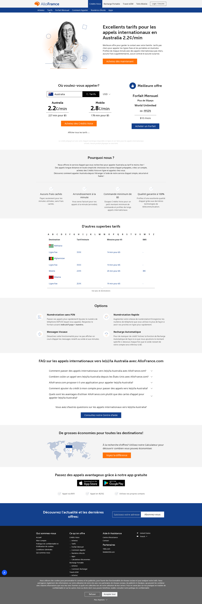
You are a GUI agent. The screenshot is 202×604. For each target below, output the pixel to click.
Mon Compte (41, 540)
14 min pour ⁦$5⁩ (113, 252)
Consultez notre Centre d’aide (101, 415)
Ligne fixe (53, 252)
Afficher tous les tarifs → (79, 132)
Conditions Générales (44, 549)
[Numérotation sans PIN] (39, 316)
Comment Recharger (79, 569)
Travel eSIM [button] (128, 4)
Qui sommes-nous (43, 553)
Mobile (52, 271)
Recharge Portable (76, 563)
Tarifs (74, 544)
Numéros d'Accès (98, 10)
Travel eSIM (73, 572)
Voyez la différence (116, 455)
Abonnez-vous (152, 514)
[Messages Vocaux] (39, 333)
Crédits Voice (74, 537)
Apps (110, 10)
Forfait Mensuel (62, 10)
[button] (95, 4)
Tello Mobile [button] (141, 4)
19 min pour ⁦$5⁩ (113, 283)
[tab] (48, 234)
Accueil (38, 537)
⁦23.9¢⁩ (79, 271)
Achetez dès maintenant (119, 61)
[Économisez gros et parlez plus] (68, 450)
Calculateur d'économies (81, 559)
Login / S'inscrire (158, 4)
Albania (57, 277)
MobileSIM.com (109, 552)
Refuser (92, 594)
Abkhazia (58, 245)
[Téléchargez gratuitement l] (88, 483)
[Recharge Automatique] (106, 333)
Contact (106, 540)
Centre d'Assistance (110, 537)
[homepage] (47, 4)
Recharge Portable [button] (112, 4)
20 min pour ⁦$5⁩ (113, 271)
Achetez (41, 10)
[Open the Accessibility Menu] (4, 572)
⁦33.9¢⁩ (79, 252)
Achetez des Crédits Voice (79, 123)
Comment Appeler (80, 10)
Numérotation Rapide (126, 314)
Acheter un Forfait (145, 126)
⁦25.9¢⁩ (79, 283)
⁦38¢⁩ (144, 271)
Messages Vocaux (57, 331)
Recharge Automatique (127, 331)
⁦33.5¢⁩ (79, 265)
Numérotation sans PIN (61, 314)
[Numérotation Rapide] (106, 316)
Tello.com (106, 549)
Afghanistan (59, 258)
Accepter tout (109, 594)
